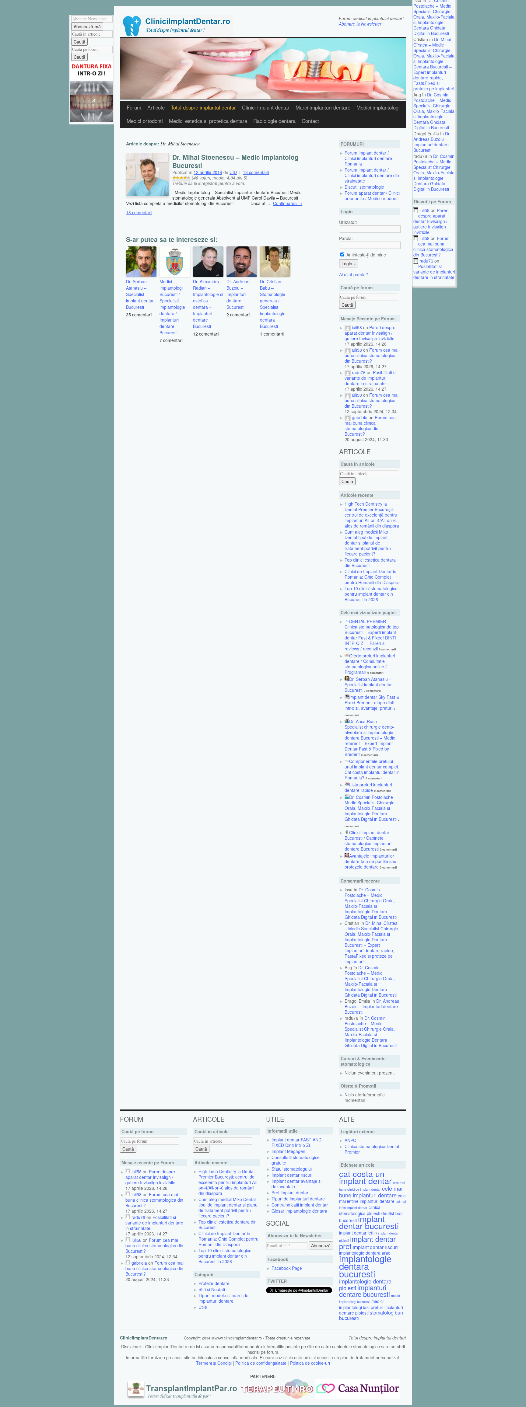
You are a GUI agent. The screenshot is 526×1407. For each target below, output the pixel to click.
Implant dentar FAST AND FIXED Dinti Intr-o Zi (296, 1142)
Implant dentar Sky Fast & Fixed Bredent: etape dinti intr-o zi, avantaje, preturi (372, 702)
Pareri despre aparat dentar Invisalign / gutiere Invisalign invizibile (430, 221)
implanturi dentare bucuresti (364, 1290)
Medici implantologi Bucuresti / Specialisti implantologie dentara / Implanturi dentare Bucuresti (172, 307)
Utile (202, 1307)
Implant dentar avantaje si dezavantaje (296, 1183)
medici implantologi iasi (361, 1304)
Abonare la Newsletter (360, 24)
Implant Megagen (288, 1151)
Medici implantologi (378, 107)
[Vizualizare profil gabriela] (348, 417)
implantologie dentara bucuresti (365, 1266)
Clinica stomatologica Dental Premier (372, 1149)
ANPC (350, 1140)
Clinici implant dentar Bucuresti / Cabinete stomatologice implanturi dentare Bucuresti (368, 840)
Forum (134, 107)
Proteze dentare (214, 1283)
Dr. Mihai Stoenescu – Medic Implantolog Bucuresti (235, 161)
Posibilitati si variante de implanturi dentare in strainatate (434, 271)
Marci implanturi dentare (323, 107)
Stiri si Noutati (211, 1289)
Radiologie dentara (274, 120)
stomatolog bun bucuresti (371, 1315)
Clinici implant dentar (265, 107)
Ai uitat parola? (353, 274)
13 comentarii (256, 172)
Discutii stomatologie (364, 187)
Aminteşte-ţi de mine (365, 255)
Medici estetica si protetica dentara (208, 120)
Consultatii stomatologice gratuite (296, 1160)
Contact (310, 120)
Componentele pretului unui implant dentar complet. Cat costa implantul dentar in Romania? (372, 769)
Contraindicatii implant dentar (300, 1205)
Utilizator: (348, 222)
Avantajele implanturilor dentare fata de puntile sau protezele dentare (370, 861)
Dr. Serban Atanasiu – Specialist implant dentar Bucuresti (140, 294)
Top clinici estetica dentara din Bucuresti (370, 562)
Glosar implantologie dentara (299, 1211)
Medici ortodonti (145, 120)
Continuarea (287, 203)
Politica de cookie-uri (310, 1363)
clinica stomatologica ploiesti (359, 1210)
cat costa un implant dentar (365, 1177)
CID (233, 172)
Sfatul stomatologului (292, 1169)
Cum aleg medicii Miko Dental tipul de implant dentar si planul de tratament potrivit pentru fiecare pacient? (368, 543)
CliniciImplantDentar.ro (143, 1338)
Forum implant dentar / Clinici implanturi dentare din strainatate (372, 175)
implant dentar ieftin (358, 1233)
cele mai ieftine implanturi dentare (372, 1198)
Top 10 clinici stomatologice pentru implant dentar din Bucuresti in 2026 (371, 593)
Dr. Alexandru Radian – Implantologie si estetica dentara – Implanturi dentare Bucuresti (208, 303)
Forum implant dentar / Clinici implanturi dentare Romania (368, 158)
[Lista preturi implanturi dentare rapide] (347, 785)
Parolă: (346, 238)
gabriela (359, 417)
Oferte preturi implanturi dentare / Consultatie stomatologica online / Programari (370, 664)
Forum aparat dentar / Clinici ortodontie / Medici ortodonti (372, 195)
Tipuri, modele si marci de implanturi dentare (223, 1298)
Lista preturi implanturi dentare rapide (368, 787)
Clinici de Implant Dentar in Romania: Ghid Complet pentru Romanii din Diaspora (372, 576)
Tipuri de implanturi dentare (298, 1199)
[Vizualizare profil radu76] (348, 372)
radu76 (426, 261)
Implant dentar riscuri (292, 1175)
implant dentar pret (367, 1242)
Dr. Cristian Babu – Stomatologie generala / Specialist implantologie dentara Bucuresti (273, 303)
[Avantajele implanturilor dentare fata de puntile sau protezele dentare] (347, 856)
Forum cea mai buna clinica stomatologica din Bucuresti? (433, 246)
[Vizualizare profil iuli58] (348, 327)
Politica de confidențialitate (260, 1363)
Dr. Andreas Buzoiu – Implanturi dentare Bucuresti (432, 142)
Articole (156, 107)
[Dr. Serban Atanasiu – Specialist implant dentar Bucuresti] (347, 679)
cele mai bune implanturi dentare (370, 1191)
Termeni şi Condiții (214, 1363)
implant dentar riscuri (375, 1247)
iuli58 (424, 210)
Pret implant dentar (290, 1192)
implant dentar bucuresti (369, 1222)
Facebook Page (287, 1268)
